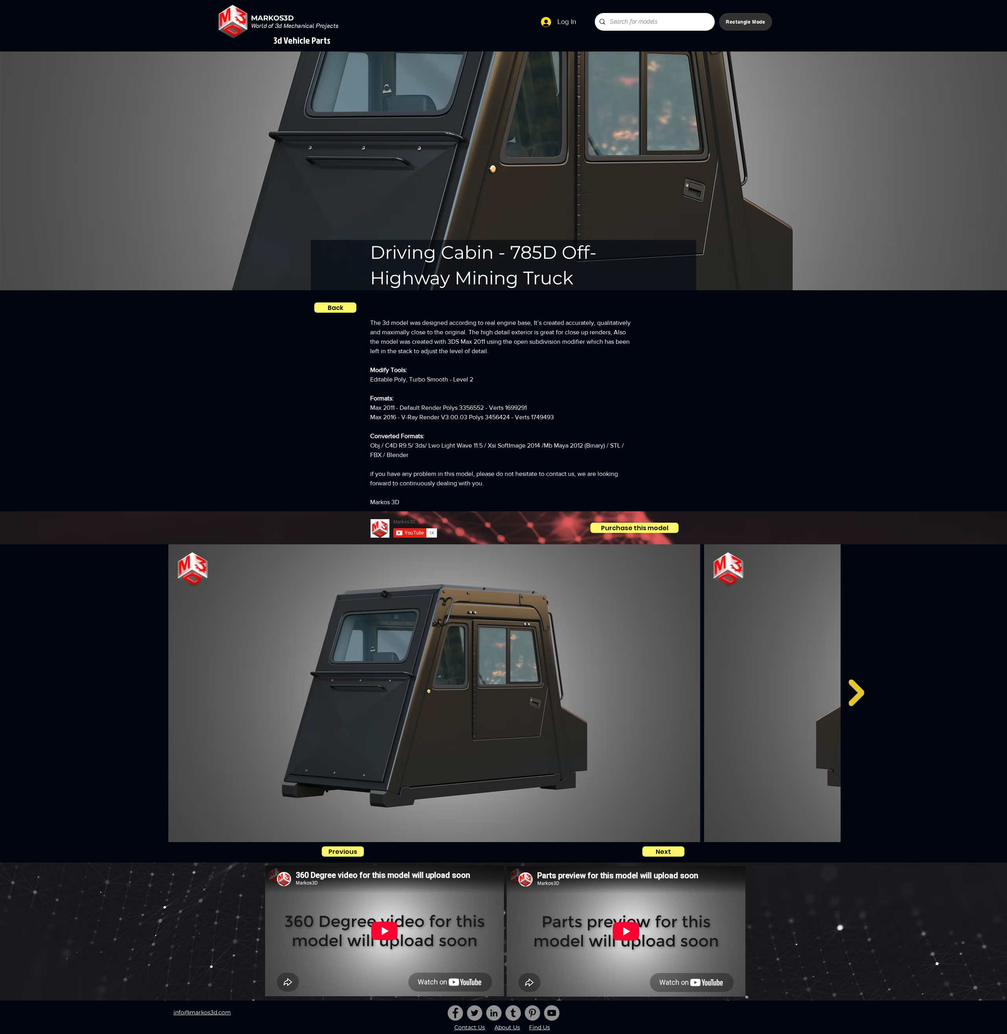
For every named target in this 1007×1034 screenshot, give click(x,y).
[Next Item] (856, 692)
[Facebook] (455, 1013)
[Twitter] (474, 1013)
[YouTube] (551, 1013)
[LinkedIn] (494, 1013)
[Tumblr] (513, 1013)
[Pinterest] (532, 1013)
